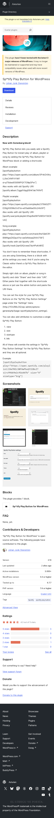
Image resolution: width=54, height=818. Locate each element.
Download (9, 90)
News (5, 716)
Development (11, 121)
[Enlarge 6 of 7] (48, 432)
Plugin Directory (10, 12)
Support (9, 127)
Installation (10, 114)
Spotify (31, 600)
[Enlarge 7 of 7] (48, 452)
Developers (8, 743)
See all (48, 652)
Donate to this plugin (13, 695)
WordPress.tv (10, 748)
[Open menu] (50, 4)
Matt (6, 761)
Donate (33, 743)
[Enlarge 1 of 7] (22, 391)
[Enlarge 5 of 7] (22, 432)
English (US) (46, 594)
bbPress (8, 765)
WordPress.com (11, 756)
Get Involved (34, 734)
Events (31, 738)
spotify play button (43, 600)
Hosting (6, 720)
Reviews (9, 107)
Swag (32, 748)
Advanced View (10, 607)
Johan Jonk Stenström (17, 83)
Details (8, 100)
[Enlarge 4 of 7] (48, 412)
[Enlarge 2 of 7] (48, 391)
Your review (8, 652)
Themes (32, 716)
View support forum (12, 671)
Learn (5, 734)
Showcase (33, 711)
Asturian (12, 782)
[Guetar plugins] (30, 30)
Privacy (6, 725)
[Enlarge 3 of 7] (22, 412)
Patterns (32, 725)
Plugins (31, 720)
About (5, 711)
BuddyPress (10, 770)
